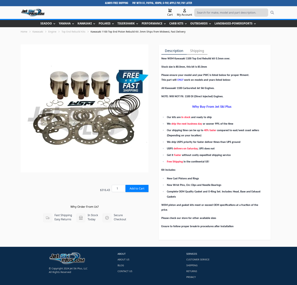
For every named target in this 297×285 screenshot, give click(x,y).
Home (24, 31)
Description (174, 50)
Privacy (191, 277)
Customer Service (198, 259)
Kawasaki (37, 31)
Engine (52, 31)
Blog (121, 265)
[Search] (272, 12)
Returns (191, 271)
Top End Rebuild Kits (73, 31)
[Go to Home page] (33, 12)
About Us (123, 259)
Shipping (197, 50)
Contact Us (125, 271)
